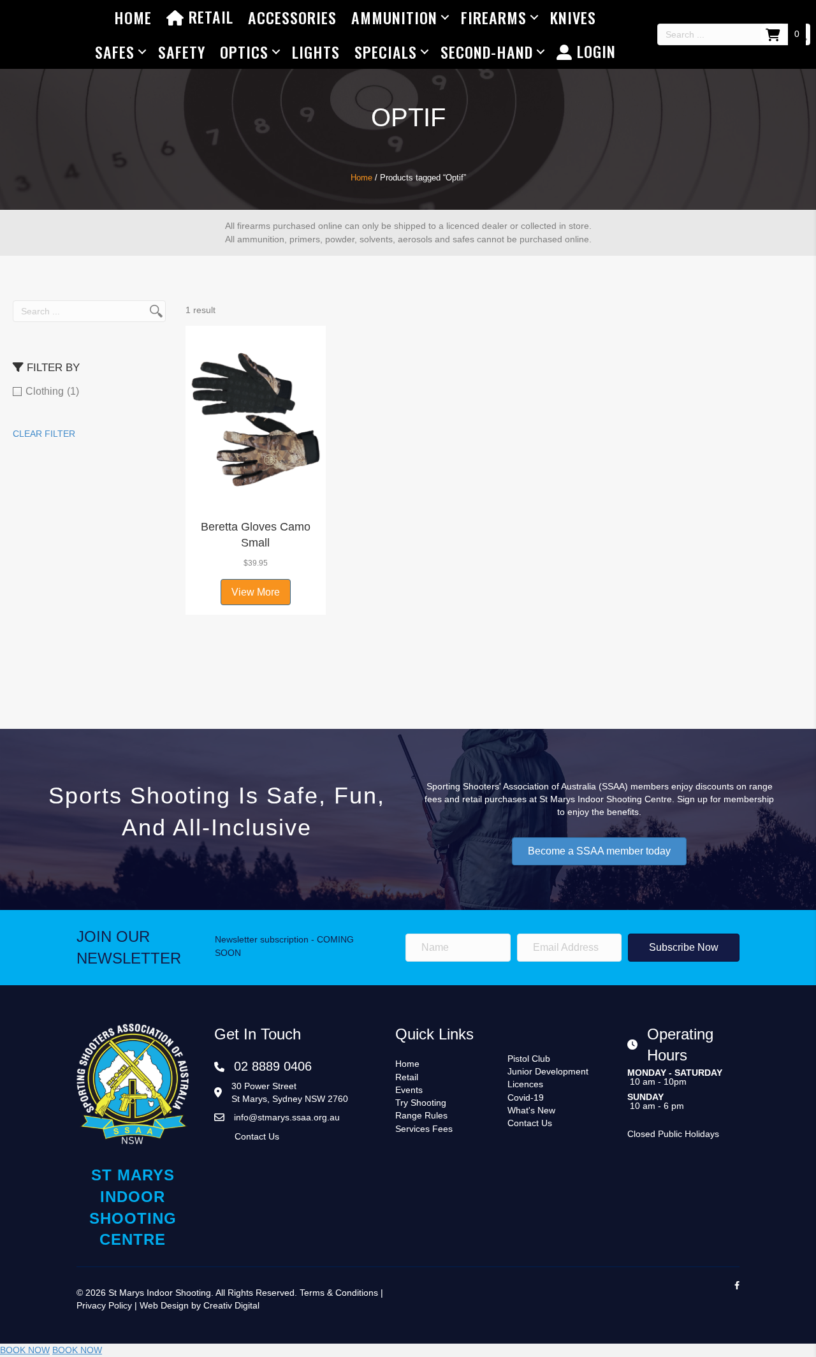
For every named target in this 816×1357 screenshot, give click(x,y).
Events (409, 1090)
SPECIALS (385, 51)
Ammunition (394, 17)
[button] (256, 497)
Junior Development (547, 1071)
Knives (573, 17)
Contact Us (257, 1136)
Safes (115, 51)
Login (594, 51)
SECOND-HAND (487, 51)
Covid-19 (525, 1097)
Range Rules (421, 1115)
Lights (316, 51)
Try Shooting (420, 1102)
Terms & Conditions (339, 1292)
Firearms (494, 17)
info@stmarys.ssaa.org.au (287, 1117)
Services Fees (424, 1129)
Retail (208, 16)
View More (255, 592)
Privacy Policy (104, 1305)
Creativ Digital (231, 1305)
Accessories (292, 17)
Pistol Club (528, 1058)
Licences (525, 1084)
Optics (244, 51)
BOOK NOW (25, 1350)
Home (133, 17)
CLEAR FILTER (44, 434)
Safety (181, 51)
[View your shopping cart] (774, 34)
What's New (531, 1110)
